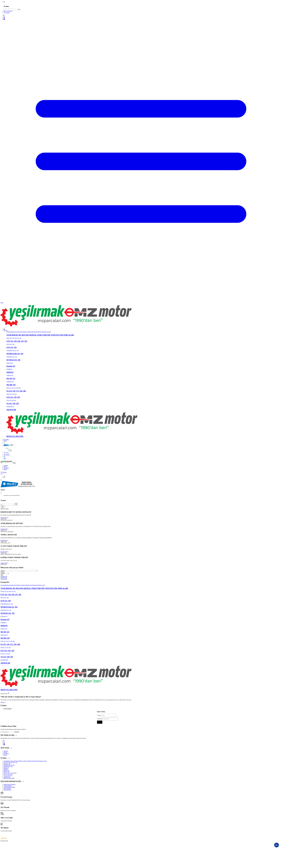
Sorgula (99, 722)
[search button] (16, 504)
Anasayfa (6, 465)
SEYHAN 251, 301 (8, 766)
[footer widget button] (10, 748)
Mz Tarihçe (6, 439)
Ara (19, 9)
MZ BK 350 (6, 771)
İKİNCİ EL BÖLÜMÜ (9, 778)
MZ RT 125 (6, 770)
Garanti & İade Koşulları (9, 787)
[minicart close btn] (1, 493)
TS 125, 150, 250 (8, 775)
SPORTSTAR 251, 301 (9, 765)
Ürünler (5, 330)
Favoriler (7, 12)
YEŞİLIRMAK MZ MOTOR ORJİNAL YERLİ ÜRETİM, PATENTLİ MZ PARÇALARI (25, 761)
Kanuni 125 (6, 767)
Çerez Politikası (7, 788)
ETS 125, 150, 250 (8, 774)
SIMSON (6, 769)
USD (10, 450)
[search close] (3, 506)
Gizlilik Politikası (8, 785)
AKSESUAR (7, 777)
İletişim (5, 440)
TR (4, 476)
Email (99, 715)
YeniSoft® (4, 838)
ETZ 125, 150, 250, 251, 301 (10, 762)
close (14, 462)
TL (10, 449)
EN (4, 477)
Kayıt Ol (17, 731)
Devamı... (3, 702)
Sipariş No (100, 718)
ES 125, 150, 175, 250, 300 (10, 773)
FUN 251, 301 (7, 763)
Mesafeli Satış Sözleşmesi (9, 784)
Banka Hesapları (7, 789)
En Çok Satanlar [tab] (7, 708)
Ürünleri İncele (4, 517)
